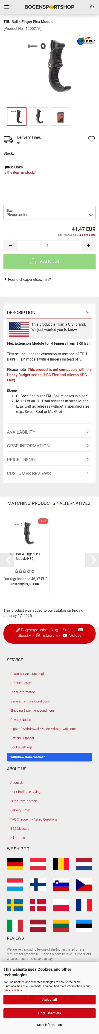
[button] (10, 245)
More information (49, 1025)
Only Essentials (49, 1013)
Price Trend (21, 459)
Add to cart (49, 261)
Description (21, 312)
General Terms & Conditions (30, 701)
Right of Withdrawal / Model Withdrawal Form (43, 729)
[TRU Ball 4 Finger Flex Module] (49, 65)
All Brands (17, 838)
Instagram (49, 635)
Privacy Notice (12, 990)
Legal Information (23, 692)
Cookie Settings (21, 747)
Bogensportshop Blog (39, 630)
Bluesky (24, 635)
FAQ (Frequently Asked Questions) (34, 819)
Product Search (21, 683)
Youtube (75, 635)
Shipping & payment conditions (32, 710)
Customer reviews (29, 473)
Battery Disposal (22, 738)
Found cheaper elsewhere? (29, 279)
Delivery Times (20, 810)
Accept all (49, 999)
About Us (16, 782)
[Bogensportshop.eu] (49, 7)
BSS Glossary (19, 828)
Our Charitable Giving (25, 792)
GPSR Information (28, 446)
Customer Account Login (28, 674)
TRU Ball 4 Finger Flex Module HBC (24, 556)
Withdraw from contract (27, 757)
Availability (21, 432)
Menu (7, 7)
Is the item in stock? (19, 172)
